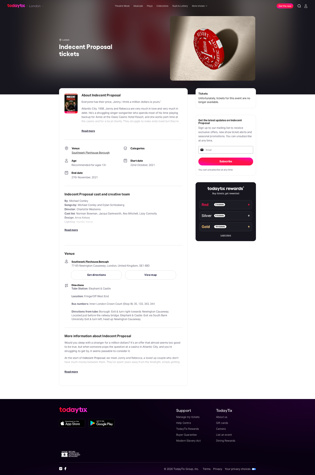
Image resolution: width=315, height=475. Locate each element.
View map (150, 275)
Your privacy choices (238, 469)
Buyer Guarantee (186, 435)
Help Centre (183, 423)
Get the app (285, 5)
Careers (221, 429)
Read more (88, 131)
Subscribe (226, 161)
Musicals (138, 5)
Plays (150, 5)
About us (221, 417)
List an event (224, 435)
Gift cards (222, 423)
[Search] (299, 6)
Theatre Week (122, 5)
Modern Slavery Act (188, 440)
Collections (162, 5)
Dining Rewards (225, 440)
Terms (206, 469)
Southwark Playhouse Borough (91, 152)
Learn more (225, 235)
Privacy (217, 469)
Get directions (96, 275)
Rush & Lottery (180, 5)
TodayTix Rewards (187, 429)
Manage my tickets (188, 417)
